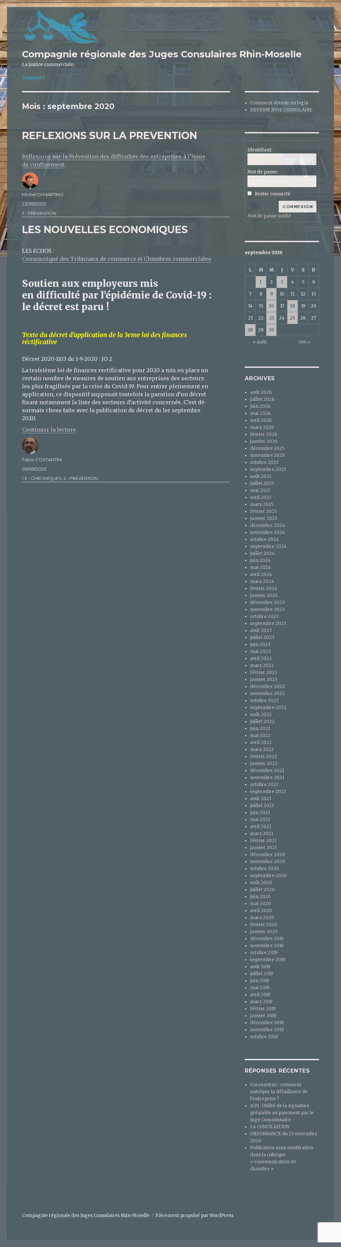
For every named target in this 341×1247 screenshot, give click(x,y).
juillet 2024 (262, 553)
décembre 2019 (266, 939)
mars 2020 (262, 917)
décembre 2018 (267, 1023)
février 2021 (263, 840)
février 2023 (263, 672)
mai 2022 (260, 735)
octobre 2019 (263, 953)
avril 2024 (261, 574)
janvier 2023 (263, 679)
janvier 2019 (263, 1016)
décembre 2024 (267, 525)
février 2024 (263, 588)
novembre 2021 (267, 777)
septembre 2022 (268, 707)
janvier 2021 (263, 847)
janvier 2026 (263, 441)
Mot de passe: (262, 172)
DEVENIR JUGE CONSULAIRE (281, 110)
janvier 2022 (263, 763)
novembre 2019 (266, 946)
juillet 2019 (261, 974)
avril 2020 (261, 910)
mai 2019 (259, 988)
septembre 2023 (268, 623)
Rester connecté (272, 194)
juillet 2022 (262, 721)
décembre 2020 (267, 854)
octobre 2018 (264, 1037)
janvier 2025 (263, 518)
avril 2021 (260, 826)
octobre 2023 (264, 616)
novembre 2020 (267, 861)
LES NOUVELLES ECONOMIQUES (105, 229)
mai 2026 (260, 413)
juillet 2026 (262, 399)
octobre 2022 (264, 700)
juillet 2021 (262, 805)
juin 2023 (260, 644)
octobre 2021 (264, 784)
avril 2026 (261, 420)
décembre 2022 (267, 686)
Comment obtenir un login (279, 103)
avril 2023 (261, 658)
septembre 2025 (268, 469)
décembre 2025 (267, 448)
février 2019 (263, 1009)
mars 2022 (262, 749)
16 (271, 306)
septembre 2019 (267, 960)
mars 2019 (261, 1002)
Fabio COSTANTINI (42, 459)
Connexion (297, 206)
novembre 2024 (267, 532)
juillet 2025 (262, 483)
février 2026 (263, 434)
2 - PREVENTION (39, 213)
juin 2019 (259, 981)
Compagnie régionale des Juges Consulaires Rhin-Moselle (162, 54)
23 (271, 318)
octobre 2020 (264, 868)
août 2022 (261, 714)
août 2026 (261, 392)
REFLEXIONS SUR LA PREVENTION (109, 135)
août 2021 (260, 798)
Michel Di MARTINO (43, 194)
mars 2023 (262, 665)
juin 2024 (260, 560)
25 (292, 318)
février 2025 (263, 511)
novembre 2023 (267, 609)
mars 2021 (261, 833)
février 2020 (263, 924)
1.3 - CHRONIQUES (42, 478)
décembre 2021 (267, 770)
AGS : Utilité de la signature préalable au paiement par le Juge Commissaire (282, 1113)
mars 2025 (261, 504)
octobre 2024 (264, 539)
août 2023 (261, 630)
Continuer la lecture (49, 429)
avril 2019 (260, 995)
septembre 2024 (268, 546)
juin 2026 (260, 406)
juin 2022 (260, 728)
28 (250, 330)
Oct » (304, 342)
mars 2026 (262, 427)
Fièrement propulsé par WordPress (194, 1215)
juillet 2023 (262, 637)
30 (271, 330)
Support (33, 77)
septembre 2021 (268, 791)
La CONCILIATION (269, 1127)
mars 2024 (262, 581)
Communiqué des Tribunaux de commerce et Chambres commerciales (116, 258)
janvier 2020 (264, 931)
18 (292, 306)
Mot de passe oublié (269, 216)
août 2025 (260, 476)
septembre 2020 (268, 875)
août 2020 (261, 882)
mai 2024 (260, 567)
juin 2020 (260, 896)
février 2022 (263, 756)
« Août (260, 342)
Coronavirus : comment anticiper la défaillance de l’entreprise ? (279, 1092)
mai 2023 (260, 651)
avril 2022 (261, 742)
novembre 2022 (267, 693)
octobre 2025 (264, 462)
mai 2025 (260, 490)
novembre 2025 (267, 455)
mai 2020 (260, 903)
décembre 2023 (267, 602)
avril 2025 (260, 497)
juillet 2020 (262, 889)
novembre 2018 (267, 1030)
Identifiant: (259, 150)
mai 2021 (260, 819)
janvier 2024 (264, 595)
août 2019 (260, 967)
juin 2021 (260, 812)
